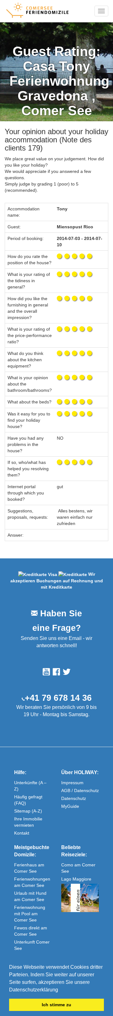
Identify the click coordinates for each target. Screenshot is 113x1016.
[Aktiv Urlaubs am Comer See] (80, 898)
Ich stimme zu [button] (56, 1004)
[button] (60, 990)
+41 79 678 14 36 (58, 698)
